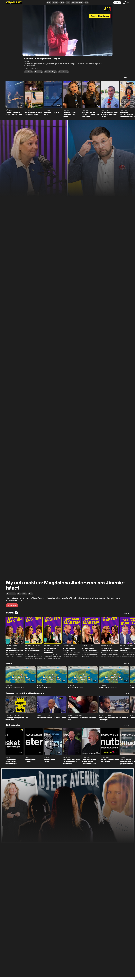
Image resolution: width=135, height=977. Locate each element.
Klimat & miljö (38, 72)
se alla (126, 78)
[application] (67, 30)
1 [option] (16, 613)
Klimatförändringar (50, 72)
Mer (86, 2)
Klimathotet (28, 72)
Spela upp (13, 605)
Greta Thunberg (63, 72)
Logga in (117, 2)
